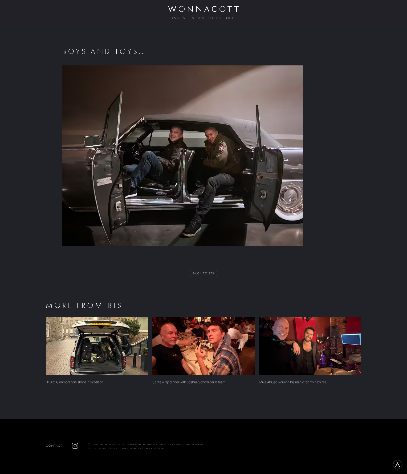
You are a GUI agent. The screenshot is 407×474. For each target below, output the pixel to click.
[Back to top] (397, 464)
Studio (215, 18)
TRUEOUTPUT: (165, 448)
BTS (201, 18)
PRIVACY (112, 448)
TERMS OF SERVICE (130, 448)
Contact (54, 446)
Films (174, 18)
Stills (189, 18)
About (232, 18)
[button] (77, 446)
